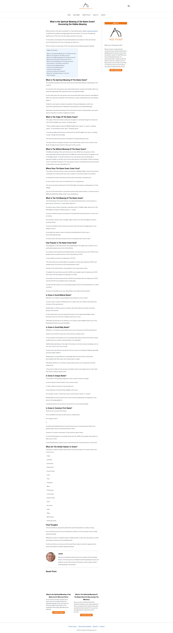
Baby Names (76, 15)
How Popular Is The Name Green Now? (58, 63)
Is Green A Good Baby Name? (55, 67)
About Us (95, 15)
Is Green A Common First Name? (56, 71)
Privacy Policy (86, 15)
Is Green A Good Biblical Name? (56, 65)
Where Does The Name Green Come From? (59, 59)
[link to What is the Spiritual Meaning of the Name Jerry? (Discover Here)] (58, 583)
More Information (116, 70)
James (60, 554)
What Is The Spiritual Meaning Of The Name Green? (61, 53)
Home (69, 15)
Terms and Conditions (84, 626)
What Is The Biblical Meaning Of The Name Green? (61, 57)
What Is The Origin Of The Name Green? (58, 55)
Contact (103, 15)
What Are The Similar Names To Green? (58, 73)
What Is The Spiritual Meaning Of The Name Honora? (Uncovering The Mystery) (86, 597)
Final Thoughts (51, 75)
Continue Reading (59, 612)
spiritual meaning (92, 31)
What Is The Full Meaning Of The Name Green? (60, 61)
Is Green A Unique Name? (54, 69)
